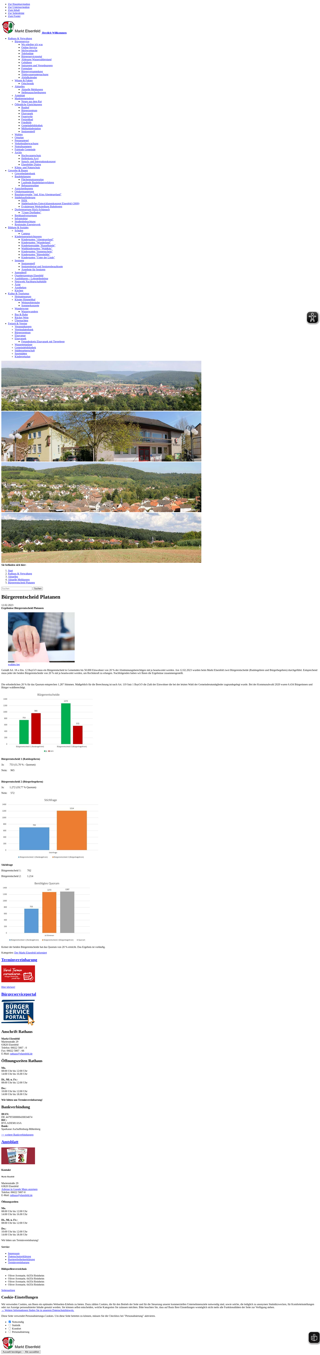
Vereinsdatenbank (24, 329)
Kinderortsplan (22, 356)
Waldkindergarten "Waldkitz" (36, 248)
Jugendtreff (20, 272)
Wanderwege (21, 308)
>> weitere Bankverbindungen (17, 1134)
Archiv (18, 152)
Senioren (19, 260)
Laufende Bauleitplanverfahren (37, 182)
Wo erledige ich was (32, 44)
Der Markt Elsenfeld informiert (30, 952)
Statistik (16, 1325)
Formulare (26, 68)
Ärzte (17, 284)
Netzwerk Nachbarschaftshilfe (30, 281)
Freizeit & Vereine (17, 323)
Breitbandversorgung (26, 215)
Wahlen (19, 134)
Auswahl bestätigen (12, 1352)
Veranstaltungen (23, 326)
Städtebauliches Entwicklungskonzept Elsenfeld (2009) (50, 203)
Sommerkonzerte (30, 305)
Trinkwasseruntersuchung (34, 74)
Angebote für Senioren (33, 269)
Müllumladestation (31, 128)
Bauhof (25, 107)
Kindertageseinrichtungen (28, 236)
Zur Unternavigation (19, 7)
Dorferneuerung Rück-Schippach (32, 209)
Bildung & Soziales (18, 227)
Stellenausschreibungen (33, 92)
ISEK (24, 200)
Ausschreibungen (24, 188)
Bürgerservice (22, 41)
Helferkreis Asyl (29, 158)
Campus (25, 233)
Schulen (19, 230)
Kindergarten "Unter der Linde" (38, 257)
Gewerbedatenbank (25, 173)
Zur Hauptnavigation (19, 4)
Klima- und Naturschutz (27, 167)
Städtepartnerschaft (25, 350)
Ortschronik (27, 83)
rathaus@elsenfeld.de (21, 1053)
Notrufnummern (23, 146)
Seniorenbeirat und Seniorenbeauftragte (42, 266)
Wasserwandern (29, 311)
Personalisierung (20, 1331)
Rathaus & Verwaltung (20, 38)
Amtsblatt (20, 95)
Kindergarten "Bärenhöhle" (35, 254)
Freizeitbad (27, 119)
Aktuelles (20, 86)
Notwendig (18, 1321)
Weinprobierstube (30, 302)
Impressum (14, 1253)
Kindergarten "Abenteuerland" (37, 239)
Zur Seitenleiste (16, 13)
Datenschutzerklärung (19, 1256)
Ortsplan (19, 137)
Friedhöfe (26, 122)
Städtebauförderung (25, 197)
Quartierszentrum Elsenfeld (29, 275)
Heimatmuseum (23, 296)
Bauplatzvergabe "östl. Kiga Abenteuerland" (38, 194)
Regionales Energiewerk (27, 224)
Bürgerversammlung (32, 71)
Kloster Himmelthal (25, 299)
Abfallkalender (29, 77)
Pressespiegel (22, 140)
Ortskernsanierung (24, 191)
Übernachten (21, 320)
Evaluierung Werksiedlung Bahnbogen (41, 206)
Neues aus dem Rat (31, 101)
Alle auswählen (32, 1352)
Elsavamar (20, 335)
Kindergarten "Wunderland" (36, 242)
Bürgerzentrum (29, 110)
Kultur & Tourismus (18, 293)
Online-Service (29, 47)
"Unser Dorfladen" (31, 212)
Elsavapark (27, 113)
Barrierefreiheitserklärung (21, 1259)
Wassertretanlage (23, 344)
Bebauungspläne (30, 185)
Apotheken (20, 287)
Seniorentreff (28, 131)
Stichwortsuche (29, 50)
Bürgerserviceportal (31, 56)
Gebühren (26, 62)
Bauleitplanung (23, 176)
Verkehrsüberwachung (26, 143)
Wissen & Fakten (24, 80)
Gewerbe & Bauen (18, 170)
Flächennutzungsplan (32, 179)
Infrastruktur (21, 218)
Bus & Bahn (21, 314)
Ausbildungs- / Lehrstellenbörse (31, 278)
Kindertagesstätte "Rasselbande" (38, 245)
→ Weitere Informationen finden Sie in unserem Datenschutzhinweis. (37, 1310)
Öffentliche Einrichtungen (28, 104)
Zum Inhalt (14, 10)
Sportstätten (21, 353)
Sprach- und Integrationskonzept (38, 161)
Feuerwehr (27, 116)
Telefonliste (27, 53)
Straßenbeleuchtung (25, 221)
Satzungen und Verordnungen (37, 65)
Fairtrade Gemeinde (25, 149)
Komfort (16, 1328)
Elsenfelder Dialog (31, 164)
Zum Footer (14, 16)
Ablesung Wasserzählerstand (36, 59)
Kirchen (19, 290)
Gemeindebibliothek (32, 125)
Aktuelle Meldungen (32, 89)
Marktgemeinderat (24, 98)
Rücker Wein (21, 317)
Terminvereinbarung (18, 1262)
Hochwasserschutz (31, 155)
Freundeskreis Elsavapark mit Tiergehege (43, 341)
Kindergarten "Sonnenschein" (37, 251)
